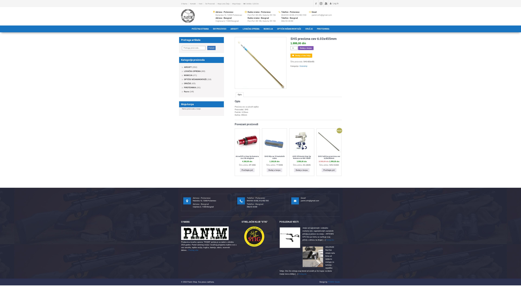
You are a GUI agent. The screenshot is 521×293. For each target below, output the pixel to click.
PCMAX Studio (334, 282)
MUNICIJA (268, 29)
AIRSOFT (235, 29)
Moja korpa (236, 4)
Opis (240, 95)
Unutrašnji (303, 66)
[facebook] (315, 3)
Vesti (200, 4)
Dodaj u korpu (306, 48)
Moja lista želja (223, 4)
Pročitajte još (247, 170)
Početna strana (200, 29)
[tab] (240, 94)
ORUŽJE (309, 29)
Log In (335, 3)
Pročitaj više (193, 250)
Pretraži (211, 48)
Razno (186, 92)
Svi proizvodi (210, 4)
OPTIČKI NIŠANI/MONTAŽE (289, 29)
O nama (184, 4)
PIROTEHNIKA (323, 29)
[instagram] (320, 3)
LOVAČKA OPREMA (251, 29)
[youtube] (325, 3)
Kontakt (193, 4)
